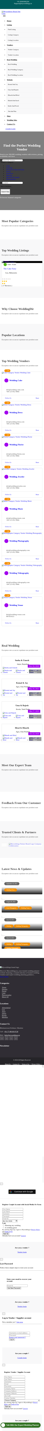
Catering (9, 168)
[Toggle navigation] (4, 15)
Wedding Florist (16, 445)
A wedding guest (11, 1228)
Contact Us (11, 124)
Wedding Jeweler (16, 477)
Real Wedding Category (15, 70)
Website (10, 80)
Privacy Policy (36, 1064)
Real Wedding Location (15, 75)
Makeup (9, 175)
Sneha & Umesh (22, 660)
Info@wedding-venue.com (15, 614)
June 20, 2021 (10, 938)
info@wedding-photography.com (18, 550)
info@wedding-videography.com (18, 582)
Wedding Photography (19, 541)
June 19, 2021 (10, 920)
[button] (10, 129)
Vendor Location (13, 55)
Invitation (9, 173)
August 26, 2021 (10, 902)
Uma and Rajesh (13, 90)
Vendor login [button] (22, 1252)
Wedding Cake (15, 380)
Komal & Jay (22, 683)
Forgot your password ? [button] (17, 1337)
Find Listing (12, 29)
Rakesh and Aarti (13, 100)
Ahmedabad (6, 1008)
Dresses (4, 989)
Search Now (5, 192)
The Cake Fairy (9, 269)
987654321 (10, 616)
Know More (4, 977)
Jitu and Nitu (12, 111)
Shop (8, 116)
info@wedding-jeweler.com (16, 486)
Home (9, 21)
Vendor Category (13, 49)
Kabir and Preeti (13, 106)
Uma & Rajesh (22, 705)
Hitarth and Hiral (13, 95)
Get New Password (14, 1288)
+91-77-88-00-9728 (11, 1032)
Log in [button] (23, 1236)
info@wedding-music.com (15, 518)
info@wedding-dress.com (15, 422)
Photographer (11, 179)
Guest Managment (11, 908)
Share (37, 398)
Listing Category (13, 35)
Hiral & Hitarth (22, 728)
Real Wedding (12, 60)
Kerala (4, 1015)
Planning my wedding (13, 1225)
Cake (8, 166)
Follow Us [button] (8, 398)
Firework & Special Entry (15, 170)
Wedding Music (16, 509)
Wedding (8, 926)
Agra (3, 1011)
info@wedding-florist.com (15, 454)
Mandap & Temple (13, 177)
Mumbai (5, 1017)
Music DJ (5, 997)
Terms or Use (25, 1064)
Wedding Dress (16, 412)
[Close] (1, 1184)
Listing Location (13, 40)
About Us (8, 1064)
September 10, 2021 (11, 883)
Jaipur (4, 1013)
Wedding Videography (19, 573)
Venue (4, 987)
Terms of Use (9, 1231)
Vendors (10, 45)
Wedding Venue (16, 605)
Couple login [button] (22, 1358)
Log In (12, 1339)
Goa (3, 1010)
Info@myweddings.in (12, 1035)
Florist (8, 171)
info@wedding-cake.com (15, 390)
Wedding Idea (12, 120)
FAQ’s (6, 1066)
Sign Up (5, 1234)
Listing (9, 25)
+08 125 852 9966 (12, 392)
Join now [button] (20, 1322)
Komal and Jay (13, 84)
